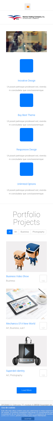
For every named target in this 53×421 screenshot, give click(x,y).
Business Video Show (17, 276)
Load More (27, 390)
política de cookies (8, 416)
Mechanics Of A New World (20, 323)
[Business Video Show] (22, 256)
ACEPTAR (27, 419)
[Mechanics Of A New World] (22, 304)
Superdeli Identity (15, 370)
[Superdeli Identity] (22, 351)
